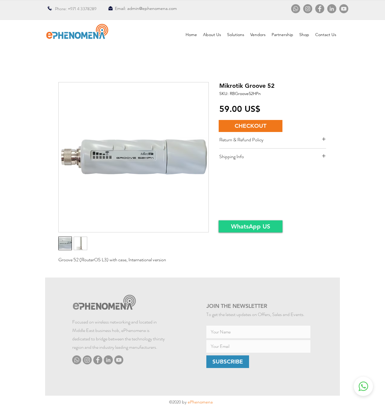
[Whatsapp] (295, 8)
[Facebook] (319, 8)
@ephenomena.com (158, 8)
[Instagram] (307, 8)
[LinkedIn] (331, 8)
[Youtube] (343, 8)
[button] (250, 126)
